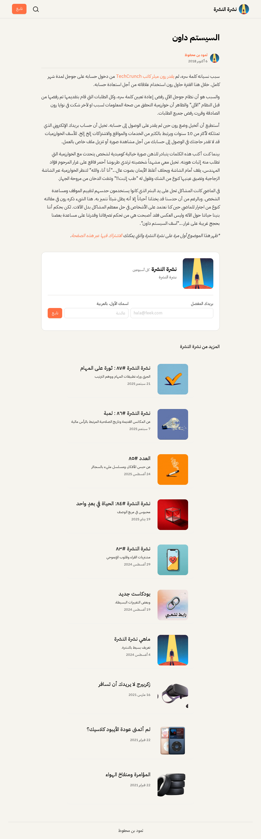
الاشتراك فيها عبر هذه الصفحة (96, 235)
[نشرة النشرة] (244, 9)
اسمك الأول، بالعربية (112, 303)
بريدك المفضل (202, 303)
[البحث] (36, 9)
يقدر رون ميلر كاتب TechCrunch (145, 76)
